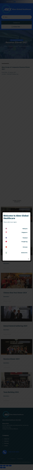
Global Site (24, 252)
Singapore (24, 232)
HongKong (24, 241)
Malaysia (25, 228)
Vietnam (25, 247)
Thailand (25, 238)
